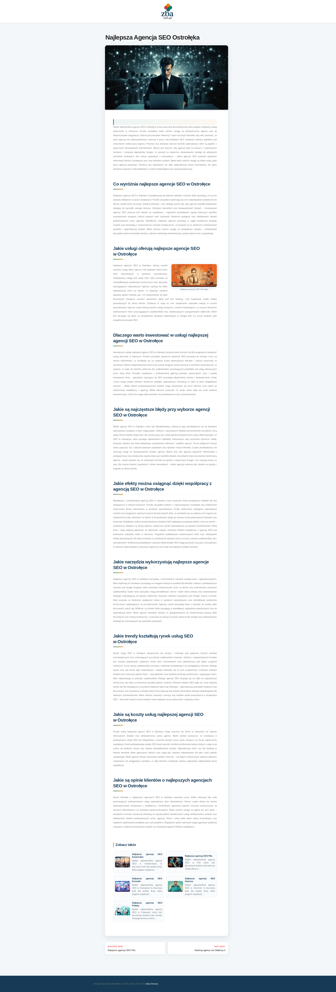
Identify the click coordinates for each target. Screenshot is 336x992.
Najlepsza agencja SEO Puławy (147, 904)
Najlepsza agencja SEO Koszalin (147, 879)
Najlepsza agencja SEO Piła (198, 856)
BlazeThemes (152, 984)
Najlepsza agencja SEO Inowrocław (147, 855)
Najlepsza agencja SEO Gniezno (200, 879)
